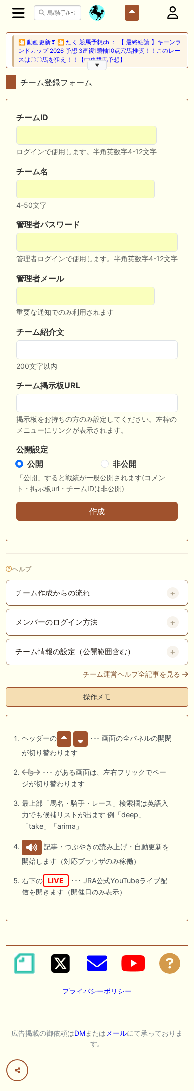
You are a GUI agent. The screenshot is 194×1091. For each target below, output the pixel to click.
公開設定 (32, 449)
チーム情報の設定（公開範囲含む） (75, 651)
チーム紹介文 (40, 332)
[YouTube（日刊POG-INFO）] (133, 963)
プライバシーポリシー (97, 991)
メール (116, 1033)
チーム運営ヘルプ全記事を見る (132, 674)
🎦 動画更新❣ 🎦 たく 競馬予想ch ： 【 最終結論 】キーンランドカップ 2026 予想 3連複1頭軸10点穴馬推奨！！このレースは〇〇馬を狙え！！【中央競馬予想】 (99, 51)
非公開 (125, 464)
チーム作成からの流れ (52, 593)
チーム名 (32, 171)
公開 (35, 464)
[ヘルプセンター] (169, 963)
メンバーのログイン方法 (56, 622)
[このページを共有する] (17, 1070)
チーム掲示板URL (48, 385)
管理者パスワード (48, 224)
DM (79, 1033)
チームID (32, 117)
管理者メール (40, 278)
